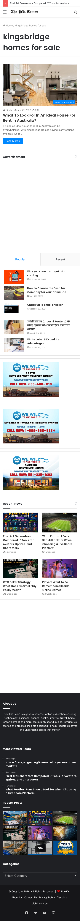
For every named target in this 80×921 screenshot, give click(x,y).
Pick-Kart (65, 891)
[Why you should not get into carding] (14, 277)
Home (9, 25)
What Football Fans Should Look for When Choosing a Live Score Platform (57, 542)
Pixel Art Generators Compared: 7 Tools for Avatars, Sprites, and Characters (18, 542)
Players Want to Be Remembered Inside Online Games (55, 586)
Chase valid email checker (45, 305)
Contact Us (30, 897)
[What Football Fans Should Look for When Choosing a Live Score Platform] (59, 522)
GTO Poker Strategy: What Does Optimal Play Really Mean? (19, 586)
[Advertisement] (40, 206)
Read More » (13, 140)
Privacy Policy (47, 897)
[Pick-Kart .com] (24, 11)
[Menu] (5, 13)
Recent (60, 259)
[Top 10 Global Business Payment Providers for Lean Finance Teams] (65, 833)
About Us (17, 897)
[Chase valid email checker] (14, 310)
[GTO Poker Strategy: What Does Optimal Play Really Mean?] (20, 569)
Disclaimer (62, 897)
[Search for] (75, 13)
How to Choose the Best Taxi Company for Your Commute (46, 290)
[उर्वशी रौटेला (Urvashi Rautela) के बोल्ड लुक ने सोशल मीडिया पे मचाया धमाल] (14, 327)
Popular (20, 259)
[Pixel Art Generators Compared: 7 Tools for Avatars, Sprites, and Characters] (20, 522)
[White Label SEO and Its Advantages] (14, 345)
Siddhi (9, 110)
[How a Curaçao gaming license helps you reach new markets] (15, 818)
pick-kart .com (40, 903)
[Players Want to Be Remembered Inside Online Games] (59, 569)
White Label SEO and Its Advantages (43, 341)
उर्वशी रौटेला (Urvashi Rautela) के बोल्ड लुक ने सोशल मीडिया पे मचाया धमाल (48, 325)
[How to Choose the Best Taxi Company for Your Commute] (14, 293)
